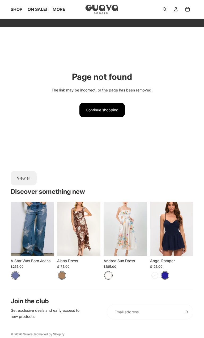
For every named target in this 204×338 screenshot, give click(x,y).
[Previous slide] (15, 228)
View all (23, 178)
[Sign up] (186, 312)
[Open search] (165, 9)
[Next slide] (50, 228)
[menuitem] (59, 9)
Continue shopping (102, 110)
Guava (28, 334)
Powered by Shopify (49, 334)
